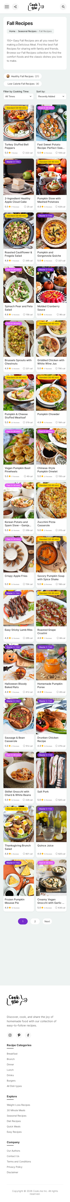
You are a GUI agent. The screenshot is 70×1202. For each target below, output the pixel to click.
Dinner (10, 1064)
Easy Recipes (14, 1131)
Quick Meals (13, 1126)
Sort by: (40, 91)
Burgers (11, 1080)
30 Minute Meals (16, 1110)
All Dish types (14, 1086)
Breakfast (12, 1053)
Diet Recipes (14, 1121)
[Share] (15, 6)
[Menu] (6, 6)
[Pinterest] (19, 1035)
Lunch (10, 1069)
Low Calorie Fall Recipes (23, 83)
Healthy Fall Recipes (25, 76)
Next (47, 921)
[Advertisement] (35, 956)
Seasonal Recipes (27, 31)
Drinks (10, 1075)
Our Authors (13, 1150)
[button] (63, 6)
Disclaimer (12, 1172)
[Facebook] (28, 1035)
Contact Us (13, 1156)
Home (12, 31)
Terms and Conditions (19, 1161)
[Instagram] (10, 1035)
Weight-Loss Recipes (18, 1104)
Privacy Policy (14, 1166)
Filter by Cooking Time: (16, 91)
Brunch (11, 1059)
